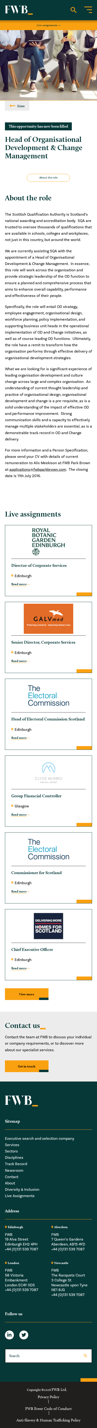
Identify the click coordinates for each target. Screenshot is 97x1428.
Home (21, 105)
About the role (48, 177)
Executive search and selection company (39, 1138)
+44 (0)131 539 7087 (21, 1249)
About (10, 1183)
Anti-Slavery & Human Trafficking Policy (48, 1420)
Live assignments (47, 25)
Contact (11, 1177)
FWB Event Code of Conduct (48, 1409)
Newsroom (14, 1170)
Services (12, 1145)
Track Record (16, 1164)
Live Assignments (20, 1196)
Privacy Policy (48, 1397)
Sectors (11, 1151)
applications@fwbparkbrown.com (37, 469)
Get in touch (26, 1066)
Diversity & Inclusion (22, 1189)
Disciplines (14, 1157)
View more (26, 994)
